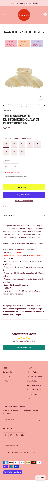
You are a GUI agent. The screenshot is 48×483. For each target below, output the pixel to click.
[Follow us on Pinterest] (17, 435)
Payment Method (33, 394)
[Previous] (4, 105)
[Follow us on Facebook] (5, 435)
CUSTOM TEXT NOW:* (11, 173)
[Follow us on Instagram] (11, 435)
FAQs (28, 399)
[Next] (44, 105)
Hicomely (7, 111)
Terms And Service (33, 385)
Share (5, 206)
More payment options (24, 201)
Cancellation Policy (33, 390)
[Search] (9, 15)
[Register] (39, 420)
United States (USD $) (12, 445)
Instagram (7, 381)
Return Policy (31, 381)
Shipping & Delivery (34, 376)
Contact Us (7, 372)
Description (8, 215)
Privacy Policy (32, 372)
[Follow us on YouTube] (22, 435)
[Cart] (44, 15)
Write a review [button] (24, 347)
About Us (6, 376)
